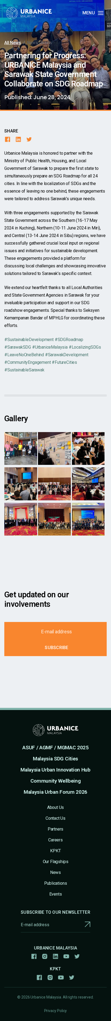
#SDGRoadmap (69, 339)
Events (55, 894)
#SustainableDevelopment (29, 339)
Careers (55, 839)
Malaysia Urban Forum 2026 (55, 792)
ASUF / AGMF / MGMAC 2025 (55, 747)
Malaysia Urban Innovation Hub (55, 770)
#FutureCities (64, 362)
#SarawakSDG (17, 347)
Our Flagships (55, 861)
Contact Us (55, 818)
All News (12, 42)
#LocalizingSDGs (85, 347)
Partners (56, 829)
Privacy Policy (55, 1011)
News (55, 872)
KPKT (55, 850)
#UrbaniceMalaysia (50, 347)
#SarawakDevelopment (66, 354)
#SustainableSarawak (24, 369)
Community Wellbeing (55, 781)
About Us (55, 807)
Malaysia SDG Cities (55, 759)
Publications (55, 883)
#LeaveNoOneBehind (24, 354)
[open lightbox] (20, 448)
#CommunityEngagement (27, 362)
